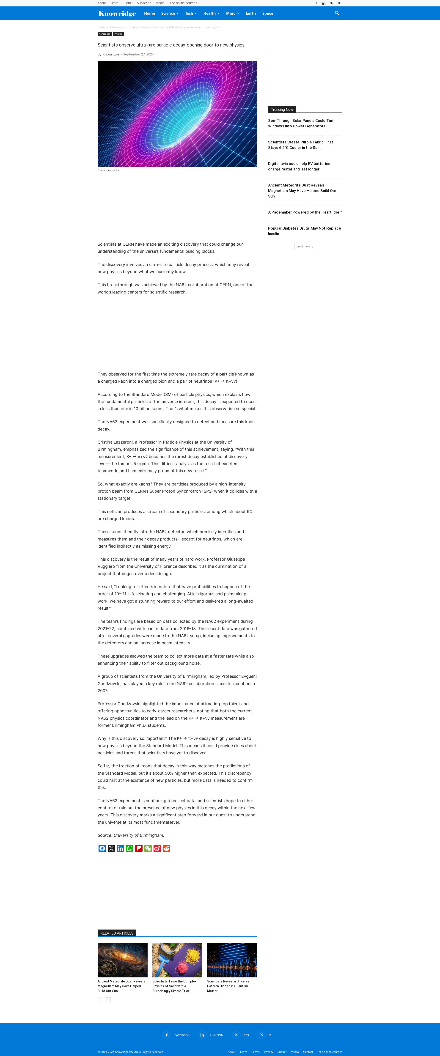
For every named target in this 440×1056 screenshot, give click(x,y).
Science (168, 13)
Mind (231, 13)
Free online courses (183, 3)
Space (267, 13)
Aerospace (117, 27)
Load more (304, 246)
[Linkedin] (323, 3)
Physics (118, 33)
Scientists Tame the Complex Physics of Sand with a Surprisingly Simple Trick (174, 986)
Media (160, 3)
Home (149, 13)
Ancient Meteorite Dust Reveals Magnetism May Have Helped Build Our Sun (121, 986)
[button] (336, 13)
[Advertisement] (177, 207)
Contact (308, 1052)
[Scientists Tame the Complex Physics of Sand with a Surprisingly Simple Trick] (177, 960)
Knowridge (111, 54)
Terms (255, 1052)
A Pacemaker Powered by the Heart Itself (305, 212)
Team (114, 3)
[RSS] (331, 3)
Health (210, 13)
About (102, 3)
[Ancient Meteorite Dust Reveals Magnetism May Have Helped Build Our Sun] (123, 960)
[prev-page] (100, 1000)
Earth (251, 13)
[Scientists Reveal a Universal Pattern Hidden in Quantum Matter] (232, 960)
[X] (339, 3)
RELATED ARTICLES (117, 933)
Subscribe (144, 3)
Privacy (268, 1052)
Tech (189, 13)
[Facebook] (316, 3)
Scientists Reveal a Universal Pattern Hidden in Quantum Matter (228, 986)
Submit (128, 3)
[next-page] (108, 1000)
